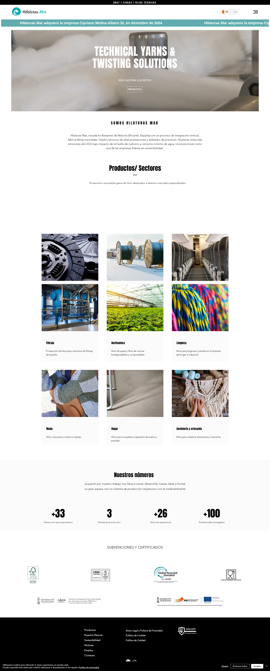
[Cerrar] (266, 666)
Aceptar (257, 666)
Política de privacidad (89, 667)
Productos (90, 630)
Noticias (89, 645)
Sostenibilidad (92, 640)
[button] (255, 12)
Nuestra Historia (93, 635)
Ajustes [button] (225, 666)
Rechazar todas (240, 666)
